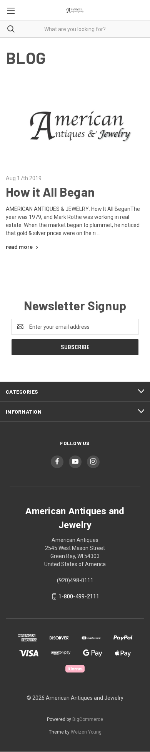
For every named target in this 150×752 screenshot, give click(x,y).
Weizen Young (86, 732)
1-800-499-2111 (78, 596)
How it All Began (50, 191)
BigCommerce (87, 719)
